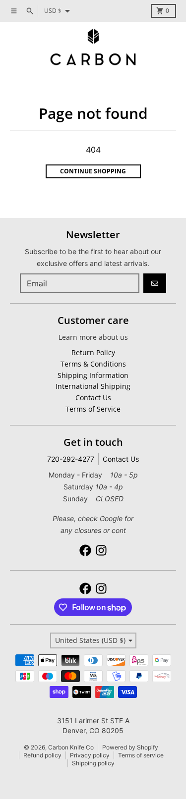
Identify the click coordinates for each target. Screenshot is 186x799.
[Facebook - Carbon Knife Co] (85, 550)
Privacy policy (90, 755)
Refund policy (42, 755)
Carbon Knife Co (71, 747)
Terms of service (141, 755)
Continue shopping (93, 171)
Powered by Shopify (130, 747)
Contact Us (121, 459)
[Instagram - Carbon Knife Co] (101, 550)
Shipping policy (93, 763)
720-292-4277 (70, 459)
